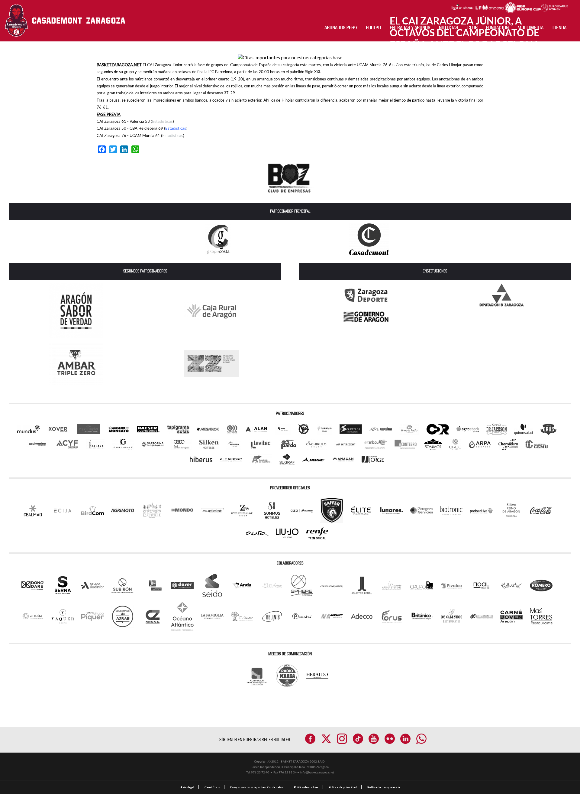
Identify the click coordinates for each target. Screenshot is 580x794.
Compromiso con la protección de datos (256, 787)
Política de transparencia (383, 787)
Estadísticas (162, 121)
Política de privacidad (343, 787)
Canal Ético (212, 787)
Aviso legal (187, 787)
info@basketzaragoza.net (317, 772)
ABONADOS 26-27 (340, 28)
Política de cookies (306, 787)
